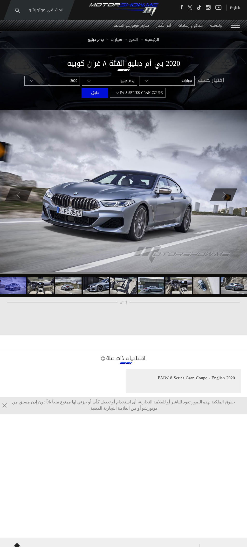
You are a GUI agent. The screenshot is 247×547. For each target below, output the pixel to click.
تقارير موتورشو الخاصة (131, 25)
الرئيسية (216, 25)
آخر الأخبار (163, 25)
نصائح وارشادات (190, 25)
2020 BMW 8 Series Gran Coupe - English (196, 378)
